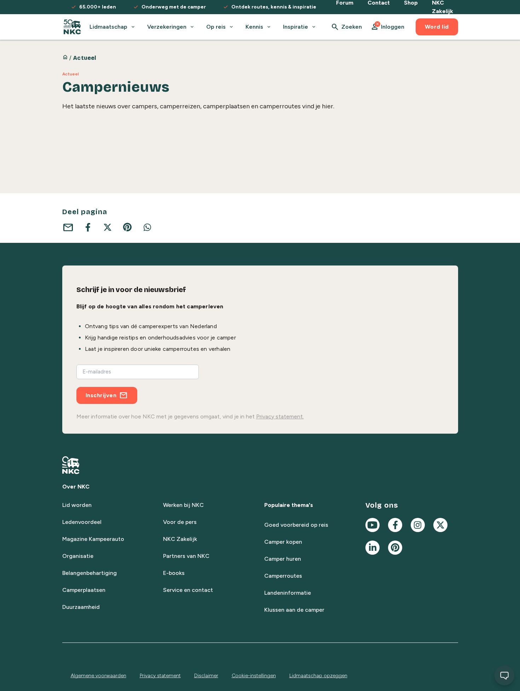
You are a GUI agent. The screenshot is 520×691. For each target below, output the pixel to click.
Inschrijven (101, 395)
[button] (387, 27)
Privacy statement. (280, 416)
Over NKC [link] (75, 486)
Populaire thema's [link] (288, 505)
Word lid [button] (437, 26)
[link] (72, 26)
